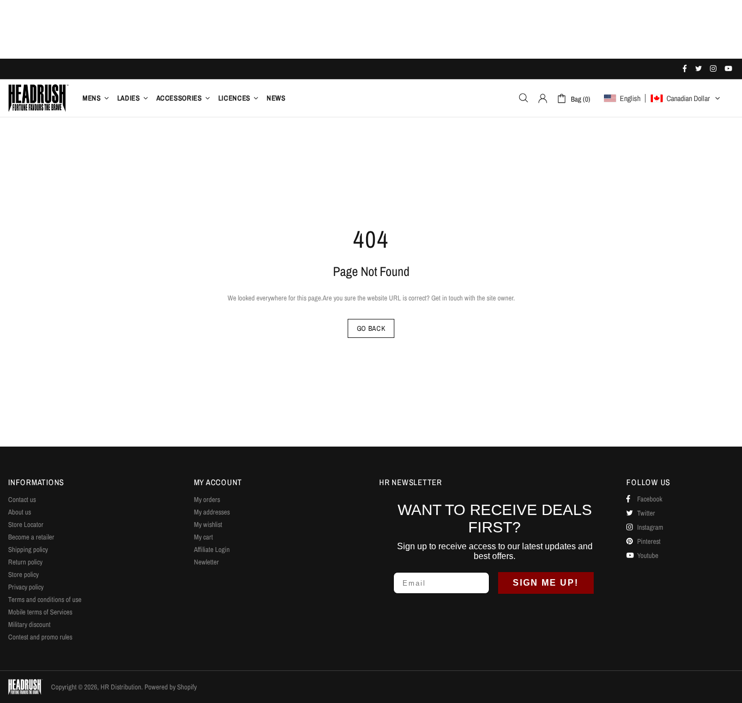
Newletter (206, 562)
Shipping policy (28, 549)
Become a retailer (31, 537)
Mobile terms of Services (40, 612)
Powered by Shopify (170, 687)
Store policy (23, 574)
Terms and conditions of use (44, 599)
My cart (203, 537)
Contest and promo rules (40, 637)
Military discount (29, 624)
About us (19, 512)
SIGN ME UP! (545, 582)
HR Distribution (38, 97)
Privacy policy (25, 587)
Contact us (22, 499)
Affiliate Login (212, 549)
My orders (207, 499)
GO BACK (371, 328)
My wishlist (208, 524)
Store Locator (25, 524)
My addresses (212, 512)
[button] (662, 98)
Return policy (25, 562)
